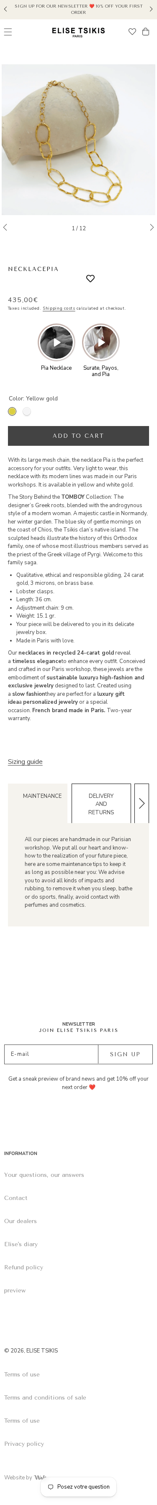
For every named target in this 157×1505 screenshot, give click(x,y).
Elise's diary (21, 1244)
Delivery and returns (101, 804)
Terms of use (22, 1374)
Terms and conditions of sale (45, 1397)
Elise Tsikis (42, 1351)
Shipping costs (59, 308)
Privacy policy (24, 1443)
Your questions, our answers (44, 1175)
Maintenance (42, 796)
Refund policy (23, 1267)
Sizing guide (25, 761)
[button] (5, 8)
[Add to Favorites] (84, 279)
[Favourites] (132, 32)
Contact (16, 1198)
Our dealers (20, 1221)
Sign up (125, 1054)
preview (15, 1290)
